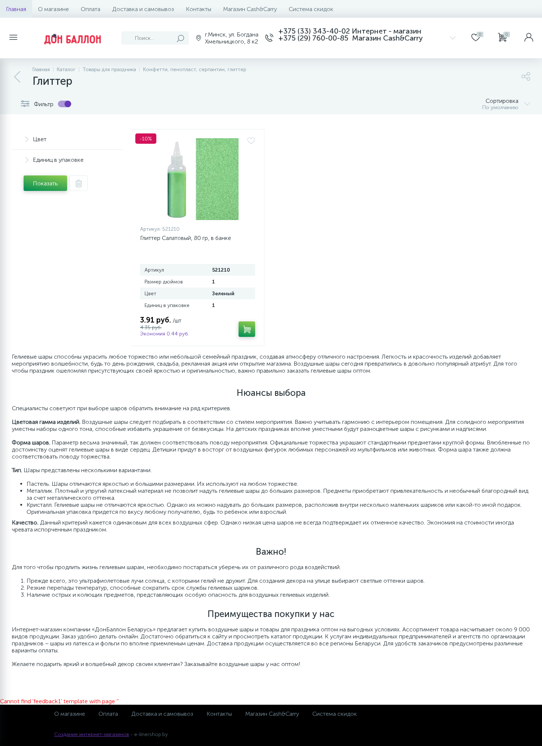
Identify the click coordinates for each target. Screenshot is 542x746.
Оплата (90, 9)
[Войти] (528, 38)
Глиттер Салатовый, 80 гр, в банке (185, 237)
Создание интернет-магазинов (91, 734)
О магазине (53, 9)
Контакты (198, 9)
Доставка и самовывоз (143, 9)
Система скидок (311, 9)
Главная (16, 9)
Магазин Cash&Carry (250, 9)
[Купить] (247, 329)
